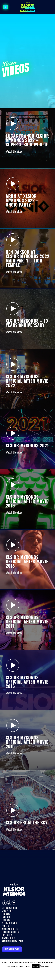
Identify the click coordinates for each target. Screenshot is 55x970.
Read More (44, 966)
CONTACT (6, 926)
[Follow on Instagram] (9, 902)
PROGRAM (6, 914)
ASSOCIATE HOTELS (9, 929)
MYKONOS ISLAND (9, 923)
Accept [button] (35, 966)
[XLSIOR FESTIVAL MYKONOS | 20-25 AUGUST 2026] (27, 7)
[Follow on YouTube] (14, 902)
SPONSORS (6, 920)
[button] (5, 7)
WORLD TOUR (7, 911)
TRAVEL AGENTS (8, 938)
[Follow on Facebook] (4, 902)
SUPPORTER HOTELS (10, 932)
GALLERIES (6, 917)
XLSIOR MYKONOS (9, 908)
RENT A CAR (7, 935)
